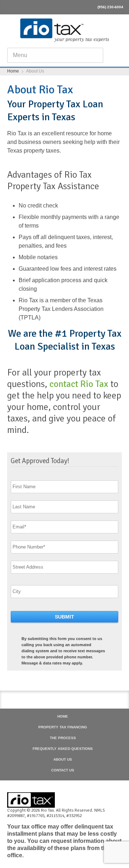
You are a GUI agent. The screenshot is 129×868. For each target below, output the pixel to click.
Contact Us (62, 770)
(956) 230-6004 (110, 7)
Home (62, 716)
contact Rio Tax (79, 384)
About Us (62, 759)
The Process (63, 738)
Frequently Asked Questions (63, 749)
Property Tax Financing (62, 727)
